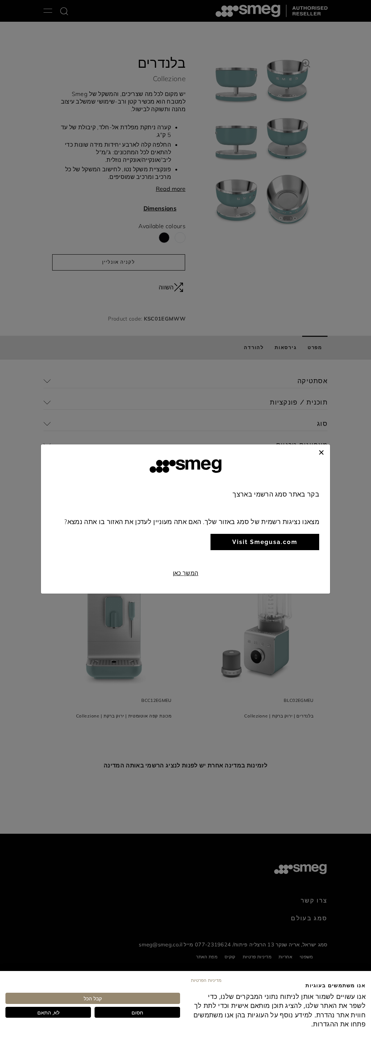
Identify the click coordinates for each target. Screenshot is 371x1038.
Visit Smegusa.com (264, 542)
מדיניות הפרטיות (206, 980)
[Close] (321, 451)
